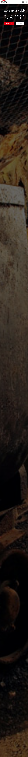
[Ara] (26, 2)
